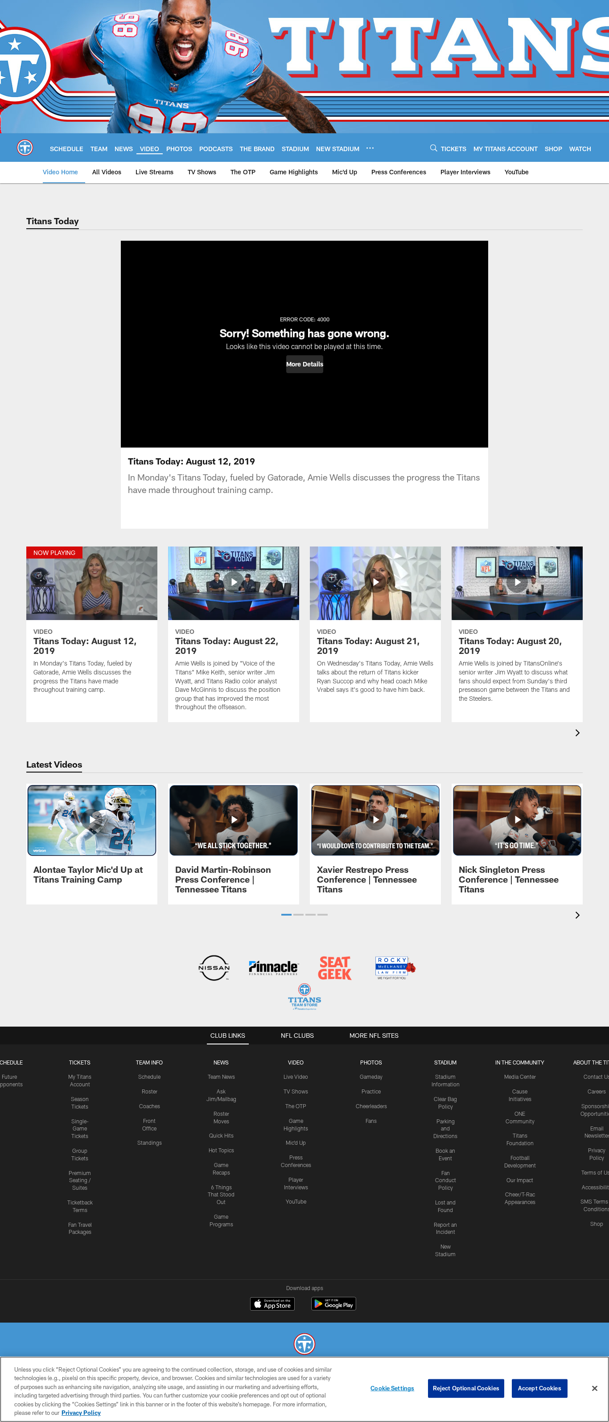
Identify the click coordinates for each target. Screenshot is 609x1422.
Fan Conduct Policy (445, 1180)
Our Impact (519, 1180)
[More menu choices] (370, 148)
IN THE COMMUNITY (519, 1062)
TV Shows (296, 1091)
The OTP (295, 1106)
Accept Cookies (539, 1388)
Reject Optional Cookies (466, 1388)
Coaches (149, 1106)
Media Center (520, 1076)
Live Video (296, 1076)
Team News (221, 1076)
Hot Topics (221, 1150)
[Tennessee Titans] (304, 1345)
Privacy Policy (81, 1412)
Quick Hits (221, 1135)
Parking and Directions (445, 1128)
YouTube (296, 1201)
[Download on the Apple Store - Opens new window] (272, 1304)
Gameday (371, 1076)
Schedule (149, 1076)
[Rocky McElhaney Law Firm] (395, 968)
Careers (597, 1091)
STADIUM (445, 1062)
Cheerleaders (371, 1106)
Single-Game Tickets (80, 1128)
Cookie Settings (392, 1388)
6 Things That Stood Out (221, 1194)
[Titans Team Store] (304, 997)
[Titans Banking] (274, 968)
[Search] (433, 148)
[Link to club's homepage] (25, 147)
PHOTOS (371, 1062)
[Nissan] (214, 968)
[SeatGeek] (334, 968)
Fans (371, 1121)
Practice (371, 1091)
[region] (304, 1389)
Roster (149, 1091)
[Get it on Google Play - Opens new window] (333, 1308)
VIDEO (296, 1062)
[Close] (595, 1388)
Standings (149, 1142)
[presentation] (579, 734)
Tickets (80, 1062)
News (221, 1062)
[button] (304, 364)
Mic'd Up (296, 1142)
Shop (596, 1224)
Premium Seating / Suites (80, 1180)
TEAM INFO (149, 1062)
